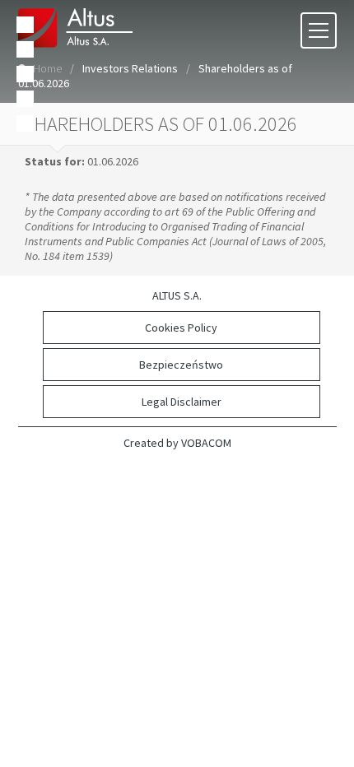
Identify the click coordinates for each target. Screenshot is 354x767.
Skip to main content (25, 49)
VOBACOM (206, 442)
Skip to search (25, 74)
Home (47, 68)
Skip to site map (25, 99)
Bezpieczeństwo (181, 364)
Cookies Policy (181, 327)
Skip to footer (25, 123)
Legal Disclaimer (181, 401)
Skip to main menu (25, 24)
